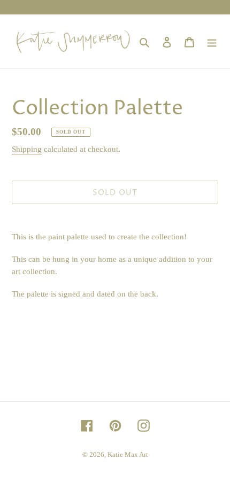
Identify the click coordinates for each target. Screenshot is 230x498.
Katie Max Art (128, 454)
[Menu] (212, 41)
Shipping (27, 149)
